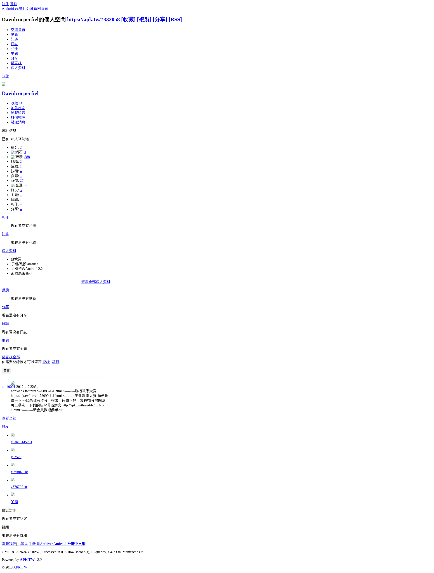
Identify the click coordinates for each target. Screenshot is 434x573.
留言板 (16, 63)
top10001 (8, 387)
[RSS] (175, 19)
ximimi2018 (19, 472)
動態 (14, 34)
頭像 (5, 76)
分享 (14, 58)
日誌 (14, 44)
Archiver (46, 544)
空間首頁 (18, 30)
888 (27, 157)
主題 (14, 53)
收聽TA (17, 103)
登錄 (13, 4)
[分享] (160, 19)
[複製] (144, 19)
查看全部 (9, 418)
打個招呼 (18, 117)
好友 (5, 427)
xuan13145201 (21, 442)
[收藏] (128, 19)
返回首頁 (41, 9)
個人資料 (18, 68)
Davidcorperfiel (20, 93)
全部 (16, 357)
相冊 (14, 49)
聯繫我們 (9, 544)
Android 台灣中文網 (17, 9)
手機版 (33, 544)
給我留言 (18, 113)
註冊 (5, 4)
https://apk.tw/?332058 (93, 19)
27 (22, 180)
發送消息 (18, 122)
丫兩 (14, 502)
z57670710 (19, 487)
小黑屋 (22, 544)
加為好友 (18, 108)
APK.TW (27, 559)
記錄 (14, 39)
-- (21, 171)
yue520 (16, 457)
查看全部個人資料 (95, 282)
